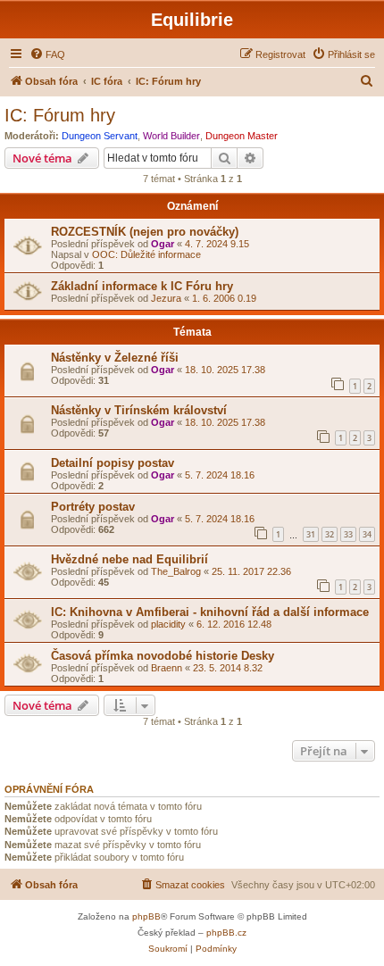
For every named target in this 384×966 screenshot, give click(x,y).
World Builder (171, 135)
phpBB (146, 916)
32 (329, 534)
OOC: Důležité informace (146, 254)
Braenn (166, 667)
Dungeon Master (241, 135)
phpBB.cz (226, 932)
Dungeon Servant (100, 135)
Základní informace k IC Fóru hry (142, 286)
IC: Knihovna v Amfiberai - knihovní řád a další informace (210, 612)
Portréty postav (93, 506)
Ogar (162, 243)
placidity (168, 624)
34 (367, 534)
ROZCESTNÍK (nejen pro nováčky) (144, 231)
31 (310, 534)
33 (348, 534)
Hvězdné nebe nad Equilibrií (129, 559)
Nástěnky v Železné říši (115, 357)
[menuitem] (47, 54)
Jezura (166, 298)
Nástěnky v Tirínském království (139, 410)
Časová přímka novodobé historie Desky (162, 655)
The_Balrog (176, 571)
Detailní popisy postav (112, 463)
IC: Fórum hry (59, 115)
